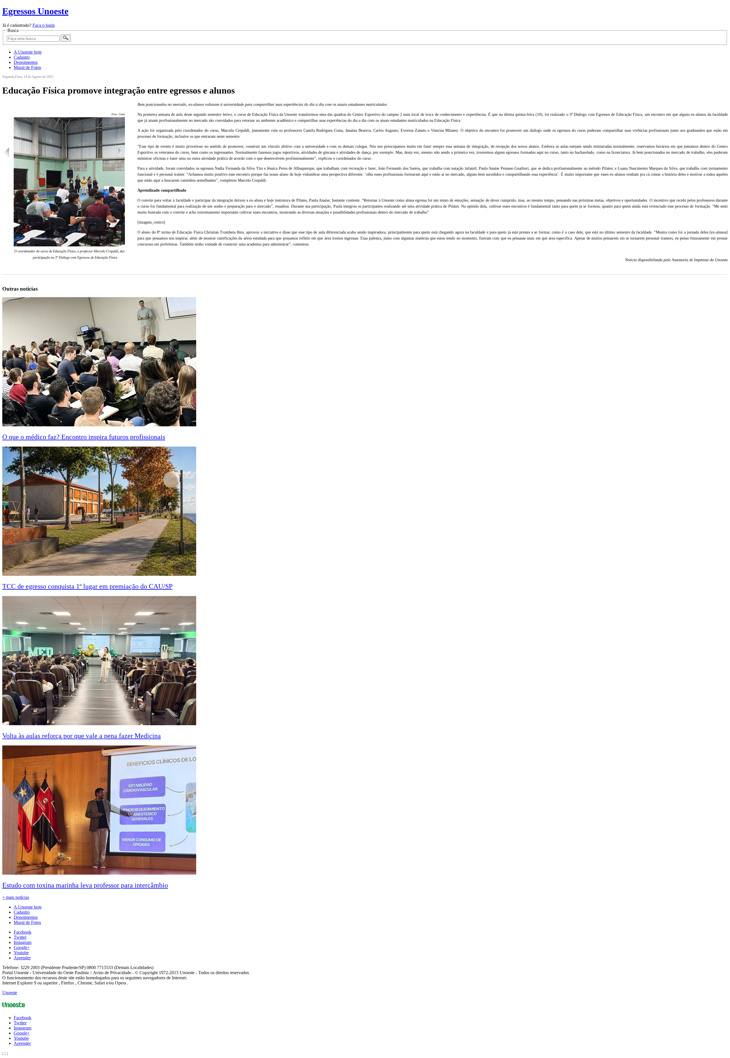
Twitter (20, 937)
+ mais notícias (15, 897)
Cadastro (22, 57)
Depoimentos (26, 62)
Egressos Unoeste (35, 11)
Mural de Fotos (27, 67)
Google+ (22, 947)
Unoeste (9, 992)
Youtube (21, 952)
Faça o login (44, 25)
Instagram (22, 942)
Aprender (22, 957)
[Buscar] (66, 38)
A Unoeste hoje (28, 52)
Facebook (22, 932)
